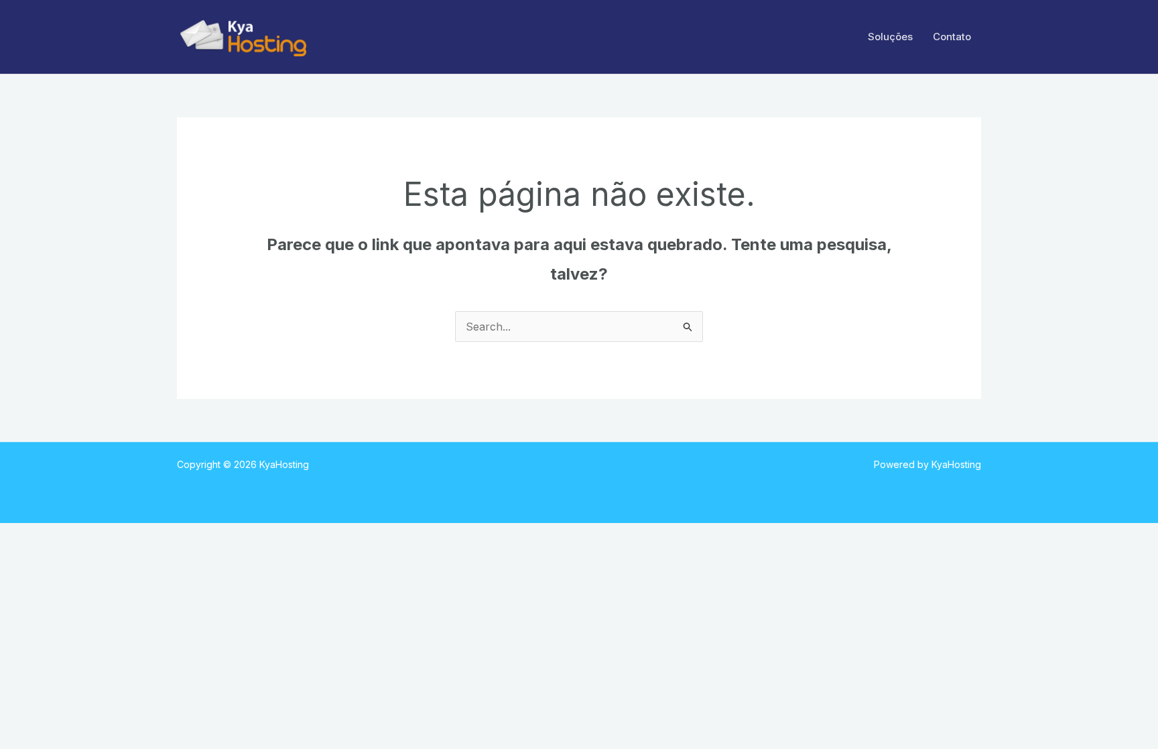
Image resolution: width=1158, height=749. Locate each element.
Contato (952, 36)
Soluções (890, 36)
